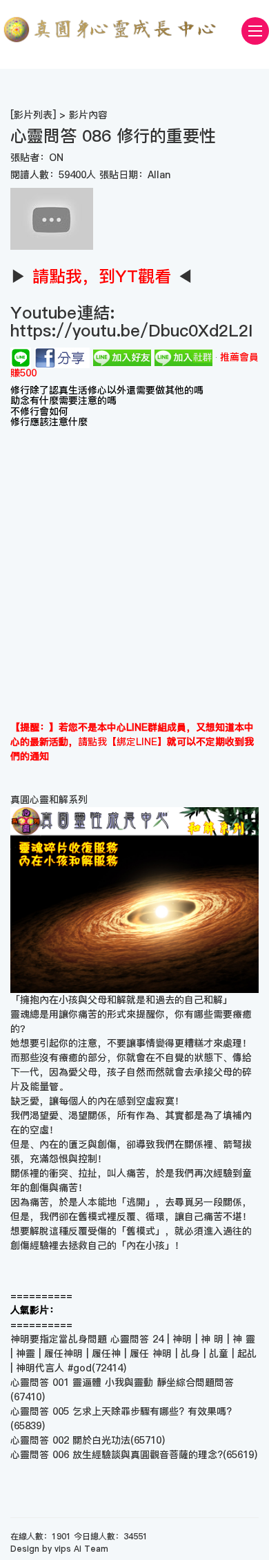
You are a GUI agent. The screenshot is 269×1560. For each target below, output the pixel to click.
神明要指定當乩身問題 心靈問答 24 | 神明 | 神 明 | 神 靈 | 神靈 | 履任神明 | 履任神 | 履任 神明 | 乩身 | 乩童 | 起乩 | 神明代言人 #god (133, 1353)
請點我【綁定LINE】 (122, 742)
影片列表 (33, 115)
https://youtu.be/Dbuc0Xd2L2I (131, 330)
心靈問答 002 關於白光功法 (70, 1440)
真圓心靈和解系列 (49, 799)
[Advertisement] (134, 579)
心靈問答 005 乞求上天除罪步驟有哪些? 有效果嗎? (121, 1411)
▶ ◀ (101, 276)
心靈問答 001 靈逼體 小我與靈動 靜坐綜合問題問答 (122, 1382)
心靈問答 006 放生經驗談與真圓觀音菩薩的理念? (116, 1455)
